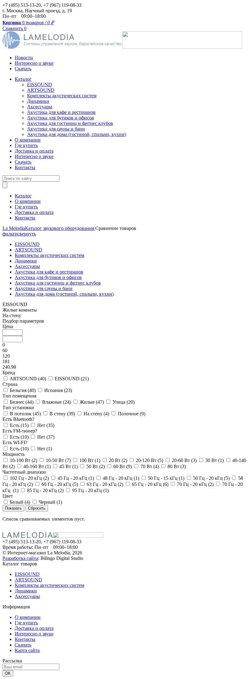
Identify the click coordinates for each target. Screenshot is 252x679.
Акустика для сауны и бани (56, 128)
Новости (24, 57)
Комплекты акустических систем (61, 95)
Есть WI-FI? (14, 442)
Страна (10, 384)
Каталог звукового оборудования (60, 228)
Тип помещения (19, 395)
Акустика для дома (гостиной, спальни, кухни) (76, 134)
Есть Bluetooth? (18, 419)
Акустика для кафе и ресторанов (61, 112)
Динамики (38, 101)
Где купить (26, 145)
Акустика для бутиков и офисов (60, 117)
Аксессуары (39, 106)
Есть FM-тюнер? (19, 430)
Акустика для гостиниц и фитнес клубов (70, 123)
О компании (28, 139)
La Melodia (13, 228)
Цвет (7, 496)
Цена (7, 326)
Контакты (25, 167)
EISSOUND (39, 84)
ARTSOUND (40, 90)
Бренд (8, 372)
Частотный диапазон (24, 472)
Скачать (23, 68)
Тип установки (18, 407)
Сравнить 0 (14, 28)
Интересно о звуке (34, 63)
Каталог (23, 79)
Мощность (13, 454)
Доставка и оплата (34, 150)
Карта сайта (27, 650)
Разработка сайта (20, 558)
